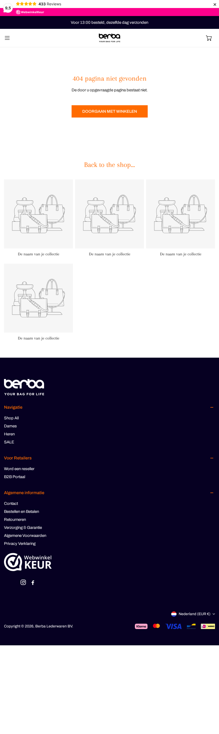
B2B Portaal (14, 477)
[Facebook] (33, 583)
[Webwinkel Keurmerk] (28, 562)
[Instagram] (23, 583)
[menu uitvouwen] (7, 38)
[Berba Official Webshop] (109, 38)
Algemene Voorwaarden (25, 535)
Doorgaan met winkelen (109, 111)
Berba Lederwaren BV (53, 626)
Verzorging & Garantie (23, 527)
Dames (10, 426)
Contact (11, 503)
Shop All (11, 418)
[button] (209, 38)
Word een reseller (19, 469)
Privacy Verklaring (20, 543)
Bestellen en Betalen (21, 511)
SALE (9, 442)
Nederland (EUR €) (194, 614)
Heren (9, 434)
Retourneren (15, 519)
